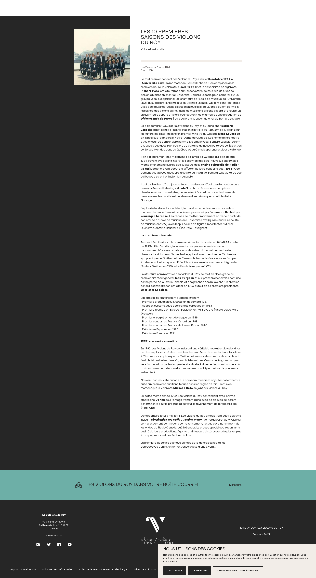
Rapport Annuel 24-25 (23, 569)
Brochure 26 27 (261, 534)
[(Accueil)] (157, 531)
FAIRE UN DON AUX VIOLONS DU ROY (261, 528)
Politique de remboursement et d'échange (103, 569)
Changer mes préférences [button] (238, 571)
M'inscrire (235, 485)
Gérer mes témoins (145, 569)
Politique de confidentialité (57, 569)
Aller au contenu (158, 13)
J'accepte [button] (174, 571)
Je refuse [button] (199, 571)
